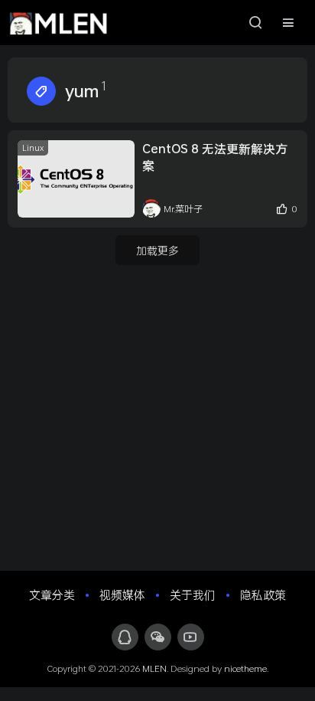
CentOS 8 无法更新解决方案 (214, 156)
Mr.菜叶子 (183, 208)
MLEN (154, 668)
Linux (33, 147)
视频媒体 (122, 594)
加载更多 (157, 250)
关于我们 (193, 594)
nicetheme (245, 668)
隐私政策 (263, 594)
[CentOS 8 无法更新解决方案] (76, 179)
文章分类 (52, 594)
